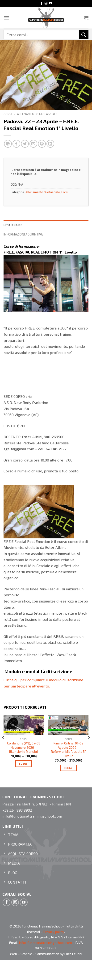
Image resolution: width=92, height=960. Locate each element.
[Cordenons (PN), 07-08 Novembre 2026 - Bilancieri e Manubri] (24, 725)
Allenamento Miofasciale (37, 114)
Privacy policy (53, 932)
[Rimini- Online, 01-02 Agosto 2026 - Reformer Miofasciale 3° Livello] (68, 725)
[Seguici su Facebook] (41, 3)
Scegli (23, 763)
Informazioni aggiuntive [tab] (23, 234)
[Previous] (3, 747)
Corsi (8, 114)
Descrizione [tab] (13, 225)
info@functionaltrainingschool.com (45, 943)
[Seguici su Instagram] (46, 3)
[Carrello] (86, 18)
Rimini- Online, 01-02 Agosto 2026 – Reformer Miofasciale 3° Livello (68, 749)
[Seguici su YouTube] (50, 3)
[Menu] (6, 18)
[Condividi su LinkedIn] (50, 144)
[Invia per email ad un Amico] (33, 144)
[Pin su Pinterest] (42, 144)
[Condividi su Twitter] (25, 144)
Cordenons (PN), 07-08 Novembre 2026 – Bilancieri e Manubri (23, 747)
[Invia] (83, 34)
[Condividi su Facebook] (16, 144)
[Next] (88, 747)
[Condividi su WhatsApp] (8, 144)
